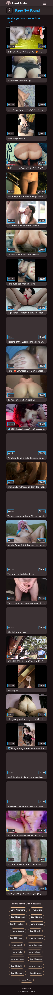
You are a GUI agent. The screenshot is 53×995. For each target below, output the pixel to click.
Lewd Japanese (17, 959)
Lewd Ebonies (16, 938)
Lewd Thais (26, 980)
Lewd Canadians (17, 924)
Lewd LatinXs (16, 966)
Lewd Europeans (36, 938)
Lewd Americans (18, 910)
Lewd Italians (34, 952)
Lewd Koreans (36, 959)
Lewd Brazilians (18, 917)
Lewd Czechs (18, 931)
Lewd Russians (17, 973)
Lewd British (36, 917)
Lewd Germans (35, 945)
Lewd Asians (37, 910)
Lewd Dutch (35, 931)
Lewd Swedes (36, 973)
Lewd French (16, 945)
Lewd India (17, 952)
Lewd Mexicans (35, 966)
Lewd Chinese (37, 924)
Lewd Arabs (19, 3)
